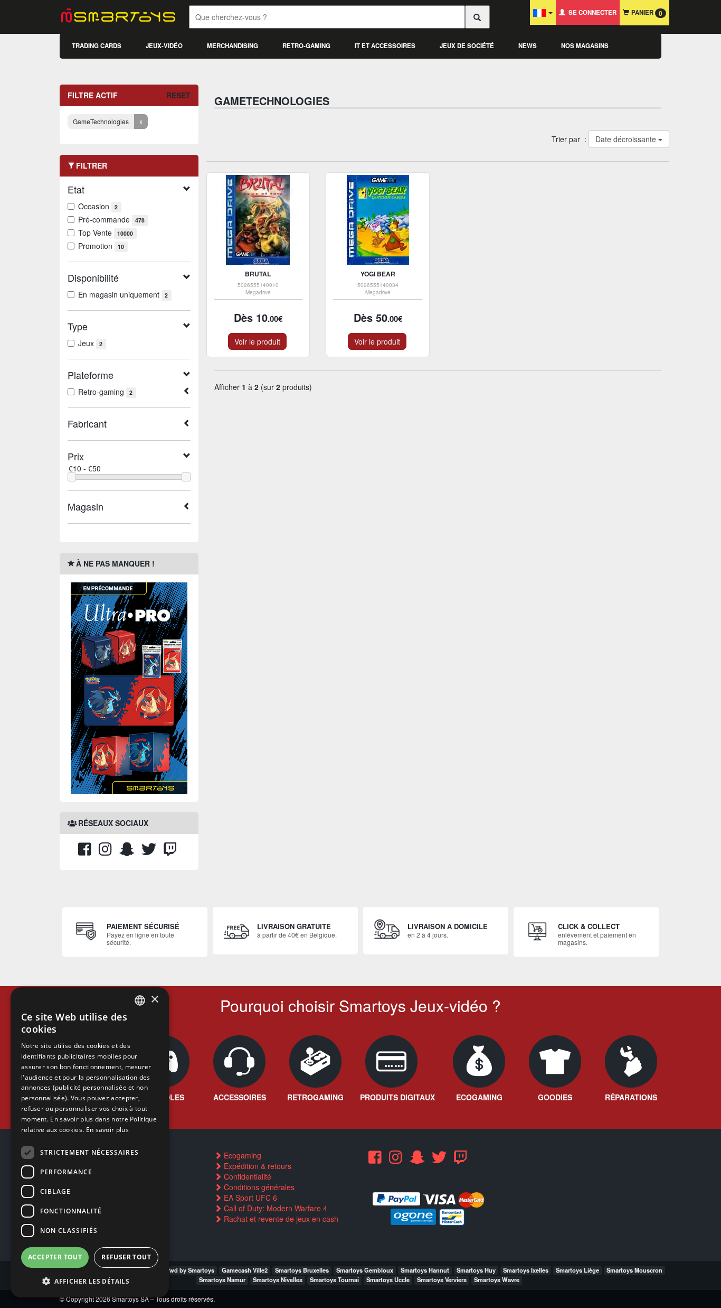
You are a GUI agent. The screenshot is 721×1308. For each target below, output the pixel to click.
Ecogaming (241, 1155)
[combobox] (140, 1000)
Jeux (90, 343)
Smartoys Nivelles (277, 1279)
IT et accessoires (385, 45)
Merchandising (232, 45)
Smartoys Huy (476, 1270)
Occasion (98, 206)
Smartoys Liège (577, 1270)
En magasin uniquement (123, 294)
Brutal (258, 274)
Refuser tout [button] (126, 1257)
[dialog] (90, 1142)
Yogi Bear (377, 274)
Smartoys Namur (222, 1279)
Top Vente (105, 232)
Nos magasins (585, 45)
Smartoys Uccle (388, 1279)
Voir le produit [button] (257, 341)
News (527, 45)
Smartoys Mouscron (634, 1270)
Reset (178, 95)
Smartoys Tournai (334, 1279)
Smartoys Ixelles (525, 1270)
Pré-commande (111, 219)
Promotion (101, 245)
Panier (645, 13)
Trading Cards (96, 45)
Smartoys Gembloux (364, 1270)
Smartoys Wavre (496, 1279)
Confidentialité (246, 1176)
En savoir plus (107, 1129)
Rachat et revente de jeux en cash (280, 1218)
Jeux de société (467, 45)
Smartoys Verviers (442, 1279)
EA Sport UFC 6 (249, 1197)
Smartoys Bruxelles (302, 1270)
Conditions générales (258, 1187)
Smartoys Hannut (425, 1270)
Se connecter (590, 12)
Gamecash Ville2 (245, 1270)
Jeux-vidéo (164, 45)
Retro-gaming (306, 45)
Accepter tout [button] (55, 1257)
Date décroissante (626, 139)
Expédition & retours (256, 1166)
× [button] (154, 1000)
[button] (89, 1281)
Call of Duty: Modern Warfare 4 (274, 1208)
